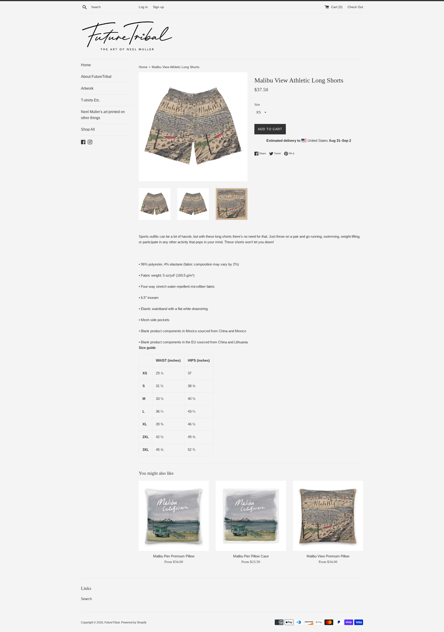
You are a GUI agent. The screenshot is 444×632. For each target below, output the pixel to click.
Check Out (355, 7)
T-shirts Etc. (90, 100)
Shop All (88, 129)
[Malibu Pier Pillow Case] (251, 516)
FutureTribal (112, 622)
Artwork (87, 88)
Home (86, 65)
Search (86, 599)
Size (257, 104)
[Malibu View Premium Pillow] (328, 516)
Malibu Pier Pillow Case (251, 556)
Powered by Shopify (133, 622)
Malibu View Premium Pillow (328, 556)
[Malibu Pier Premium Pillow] (174, 516)
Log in (143, 7)
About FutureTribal (96, 77)
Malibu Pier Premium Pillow (173, 556)
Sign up (158, 7)
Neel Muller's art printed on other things (103, 115)
